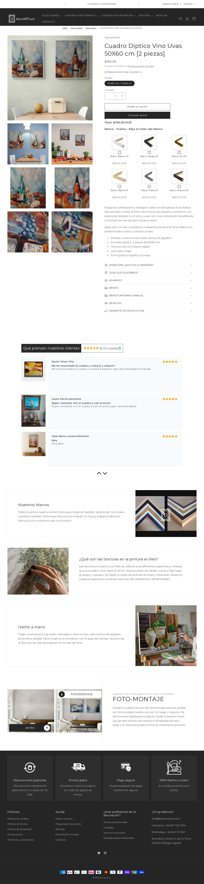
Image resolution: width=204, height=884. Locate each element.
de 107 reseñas (108, 348)
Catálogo (108, 827)
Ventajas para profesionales (118, 838)
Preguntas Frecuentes (68, 824)
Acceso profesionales (115, 822)
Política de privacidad (19, 829)
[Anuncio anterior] (65, 4)
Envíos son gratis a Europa (141, 66)
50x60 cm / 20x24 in (119, 83)
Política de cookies (18, 818)
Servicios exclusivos (114, 832)
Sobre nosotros (64, 818)
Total (108, 122)
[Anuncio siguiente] (138, 4)
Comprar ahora (137, 115)
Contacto (61, 839)
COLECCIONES (76, 28)
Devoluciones (15, 834)
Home (65, 28)
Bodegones (91, 28)
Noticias (60, 829)
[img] (91, 348)
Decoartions (105, 878)
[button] (51, 15)
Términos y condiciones (20, 839)
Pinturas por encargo (67, 834)
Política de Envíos (17, 824)
